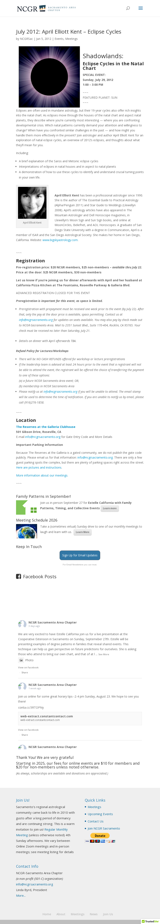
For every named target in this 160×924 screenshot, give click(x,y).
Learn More (82, 532)
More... (21, 895)
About (60, 914)
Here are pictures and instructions (38, 467)
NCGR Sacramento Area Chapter (53, 622)
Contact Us (96, 821)
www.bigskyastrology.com (60, 240)
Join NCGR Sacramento (104, 828)
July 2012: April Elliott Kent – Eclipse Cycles (68, 31)
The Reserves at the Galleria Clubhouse (45, 427)
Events (59, 39)
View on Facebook (28, 667)
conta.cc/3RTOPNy (31, 707)
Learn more (110, 508)
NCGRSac (26, 39)
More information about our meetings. (42, 475)
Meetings (71, 39)
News (94, 914)
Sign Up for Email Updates (80, 555)
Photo (29, 660)
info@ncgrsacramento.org (36, 320)
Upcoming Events (100, 814)
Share (24, 672)
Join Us (108, 914)
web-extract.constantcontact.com (46, 716)
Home (46, 914)
